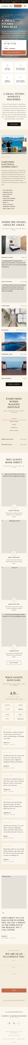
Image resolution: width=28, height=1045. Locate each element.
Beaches (14, 418)
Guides (14, 1042)
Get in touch (14, 662)
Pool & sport (14, 430)
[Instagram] (14, 1023)
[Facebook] (9, 1023)
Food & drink (14, 421)
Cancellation (21, 1039)
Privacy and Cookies (9, 1039)
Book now (18, 6)
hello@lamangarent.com (14, 1012)
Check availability (14, 52)
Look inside (14, 124)
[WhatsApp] (18, 1023)
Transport (14, 427)
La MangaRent (7, 6)
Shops (14, 424)
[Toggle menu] (25, 6)
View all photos (14, 384)
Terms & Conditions (14, 1035)
